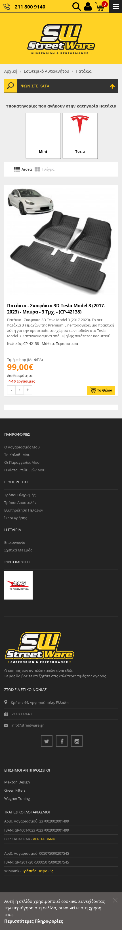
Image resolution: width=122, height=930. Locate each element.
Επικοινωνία (14, 542)
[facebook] (62, 741)
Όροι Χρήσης (15, 517)
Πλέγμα (48, 169)
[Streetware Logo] (61, 38)
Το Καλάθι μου (17, 454)
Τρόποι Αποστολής (20, 502)
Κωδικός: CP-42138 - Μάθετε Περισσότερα (42, 343)
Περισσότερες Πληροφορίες (33, 921)
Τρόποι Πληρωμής (19, 494)
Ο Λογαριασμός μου (22, 447)
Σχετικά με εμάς (18, 550)
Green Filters (15, 790)
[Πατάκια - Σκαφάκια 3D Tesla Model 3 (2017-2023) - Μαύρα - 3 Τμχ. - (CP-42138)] (61, 241)
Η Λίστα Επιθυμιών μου (24, 469)
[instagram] (77, 741)
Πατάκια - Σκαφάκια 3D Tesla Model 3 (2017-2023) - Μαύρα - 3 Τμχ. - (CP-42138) (56, 308)
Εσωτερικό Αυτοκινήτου (46, 71)
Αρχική (10, 71)
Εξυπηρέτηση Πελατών (23, 510)
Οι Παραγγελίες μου (21, 462)
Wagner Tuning (17, 798)
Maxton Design (17, 782)
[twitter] (46, 741)
